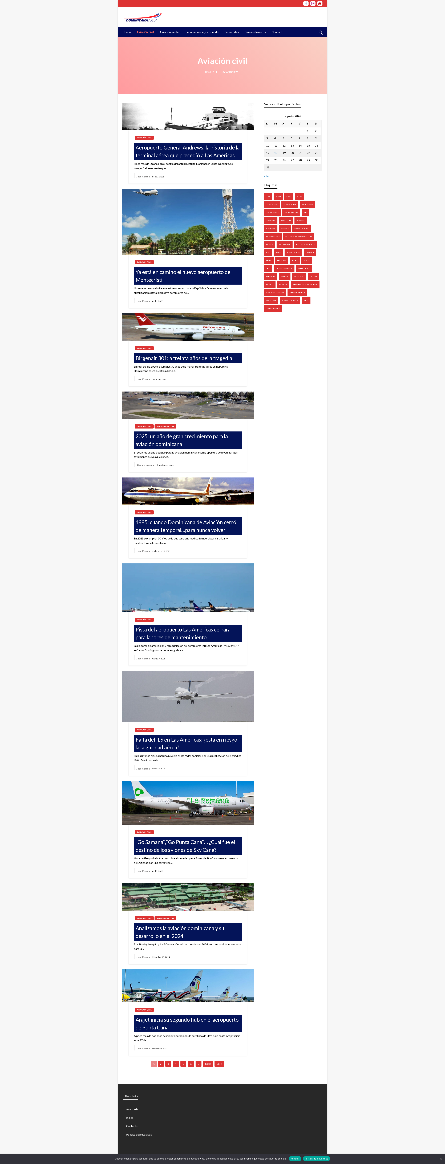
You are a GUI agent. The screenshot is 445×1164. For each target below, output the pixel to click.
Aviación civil (145, 32)
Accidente (272, 204)
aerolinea (307, 204)
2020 (288, 196)
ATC (305, 212)
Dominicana (273, 236)
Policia (283, 284)
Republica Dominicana (305, 284)
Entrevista (284, 244)
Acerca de (132, 1109)
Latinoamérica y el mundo (202, 32)
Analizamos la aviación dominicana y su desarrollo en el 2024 (180, 932)
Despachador (301, 228)
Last (219, 1063)
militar (284, 276)
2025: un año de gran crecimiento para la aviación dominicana (182, 440)
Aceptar (295, 1158)
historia (281, 260)
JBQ (268, 268)
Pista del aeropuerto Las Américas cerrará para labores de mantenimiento (183, 633)
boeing (301, 220)
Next (208, 1063)
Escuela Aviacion (305, 244)
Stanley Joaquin (145, 465)
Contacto (277, 32)
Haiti (269, 260)
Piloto (269, 284)
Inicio (127, 32)
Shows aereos (297, 292)
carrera (270, 228)
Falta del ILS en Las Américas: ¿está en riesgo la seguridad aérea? (186, 743)
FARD (278, 252)
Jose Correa (143, 176)
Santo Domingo (275, 292)
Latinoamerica (284, 268)
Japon (306, 260)
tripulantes (273, 308)
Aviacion (286, 220)
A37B (299, 196)
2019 (278, 196)
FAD (268, 252)
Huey (295, 260)
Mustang (299, 276)
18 (275, 152)
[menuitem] (127, 32)
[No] (440, 1159)
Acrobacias (289, 204)
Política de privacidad (139, 1134)
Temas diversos (255, 32)
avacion (270, 220)
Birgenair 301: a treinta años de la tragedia (184, 358)
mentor (270, 276)
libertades (304, 268)
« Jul (266, 176)
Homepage (211, 72)
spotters (271, 300)
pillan (313, 276)
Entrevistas (231, 32)
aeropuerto (291, 212)
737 (268, 196)
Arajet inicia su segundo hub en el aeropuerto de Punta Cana (187, 1023)
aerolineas (272, 212)
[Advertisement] (259, 16)
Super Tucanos (290, 300)
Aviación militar (170, 32)
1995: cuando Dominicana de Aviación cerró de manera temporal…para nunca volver (186, 526)
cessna (285, 228)
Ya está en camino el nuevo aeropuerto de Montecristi (183, 276)
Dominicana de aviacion (298, 236)
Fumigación (293, 252)
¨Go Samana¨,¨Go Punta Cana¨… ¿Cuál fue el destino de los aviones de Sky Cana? (185, 846)
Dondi (269, 244)
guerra (310, 252)
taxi (306, 300)
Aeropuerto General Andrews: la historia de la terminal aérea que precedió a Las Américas (188, 151)
